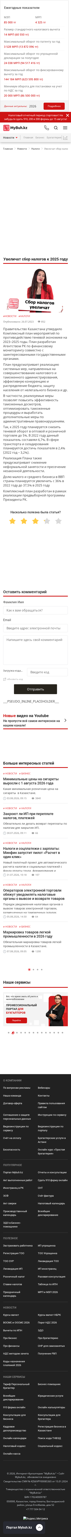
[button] (29, 969)
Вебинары (44, 1087)
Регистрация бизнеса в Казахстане (52, 1428)
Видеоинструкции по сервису (16, 1128)
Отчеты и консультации (52, 1172)
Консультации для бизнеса (14, 1417)
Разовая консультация (51, 1276)
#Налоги (24, 316)
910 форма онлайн (14, 1407)
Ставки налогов (12, 1284)
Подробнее (54, 106)
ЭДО (40, 1330)
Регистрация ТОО (13, 1253)
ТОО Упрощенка (47, 1253)
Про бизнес (10, 1338)
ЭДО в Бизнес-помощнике (12, 1224)
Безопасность (11, 1149)
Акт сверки (9, 1203)
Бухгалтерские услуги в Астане (52, 1140)
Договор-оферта (12, 1103)
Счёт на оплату (12, 1138)
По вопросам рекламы (16, 1087)
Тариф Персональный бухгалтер (16, 1386)
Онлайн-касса (11, 1453)
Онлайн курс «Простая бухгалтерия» (51, 1151)
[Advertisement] (35, 168)
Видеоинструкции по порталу (50, 1128)
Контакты (44, 1095)
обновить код (15, 679)
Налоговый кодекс (14, 1446)
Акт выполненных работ (17, 1180)
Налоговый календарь (51, 1203)
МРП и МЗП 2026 (48, 1292)
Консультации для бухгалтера (49, 1417)
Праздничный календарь (11, 1294)
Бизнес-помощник (49, 1384)
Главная (28, 137)
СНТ (40, 1187)
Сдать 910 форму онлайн (53, 1180)
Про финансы (11, 1345)
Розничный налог (14, 1276)
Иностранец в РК (13, 1187)
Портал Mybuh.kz (13, 1172)
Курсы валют (11, 1314)
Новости (8, 137)
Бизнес (40, 137)
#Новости (10, 316)
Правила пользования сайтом (51, 1105)
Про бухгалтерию (48, 1338)
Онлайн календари (14, 1438)
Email (7, 620)
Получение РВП (47, 1353)
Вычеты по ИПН (12, 1330)
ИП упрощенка (46, 1245)
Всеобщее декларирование (48, 1213)
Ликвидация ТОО (48, 1261)
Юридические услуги (50, 1395)
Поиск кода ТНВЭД (49, 1438)
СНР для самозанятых (51, 1345)
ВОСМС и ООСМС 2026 (16, 1322)
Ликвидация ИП (12, 1268)
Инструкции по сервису (52, 1114)
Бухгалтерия (54, 137)
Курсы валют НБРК (49, 1314)
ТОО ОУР (8, 1261)
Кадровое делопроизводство (14, 1428)
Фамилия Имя (13, 602)
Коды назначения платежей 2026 (14, 1363)
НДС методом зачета (16, 1353)
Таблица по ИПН (48, 1284)
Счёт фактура (46, 1195)
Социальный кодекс (50, 1446)
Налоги (35, 148)
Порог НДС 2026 (47, 1322)
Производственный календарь (15, 1213)
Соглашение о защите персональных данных (17, 1116)
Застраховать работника (18, 1245)
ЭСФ (5, 1195)
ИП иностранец (47, 1268)
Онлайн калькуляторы (51, 1407)
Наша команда (12, 1095)
